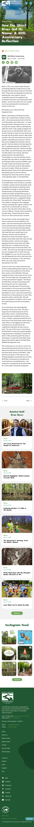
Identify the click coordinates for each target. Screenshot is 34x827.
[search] (26, 3)
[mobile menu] (30, 3)
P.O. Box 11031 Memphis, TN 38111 (12, 721)
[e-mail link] (16, 62)
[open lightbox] (17, 383)
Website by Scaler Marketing (9, 818)
